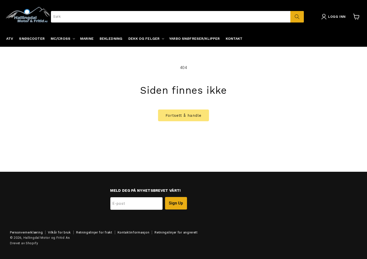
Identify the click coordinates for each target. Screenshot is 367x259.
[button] (62, 38)
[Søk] (297, 16)
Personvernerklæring (26, 232)
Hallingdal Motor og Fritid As (46, 238)
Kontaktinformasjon (134, 232)
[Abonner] (176, 203)
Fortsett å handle (183, 115)
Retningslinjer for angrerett (176, 232)
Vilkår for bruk (59, 232)
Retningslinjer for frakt (94, 232)
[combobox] (177, 16)
